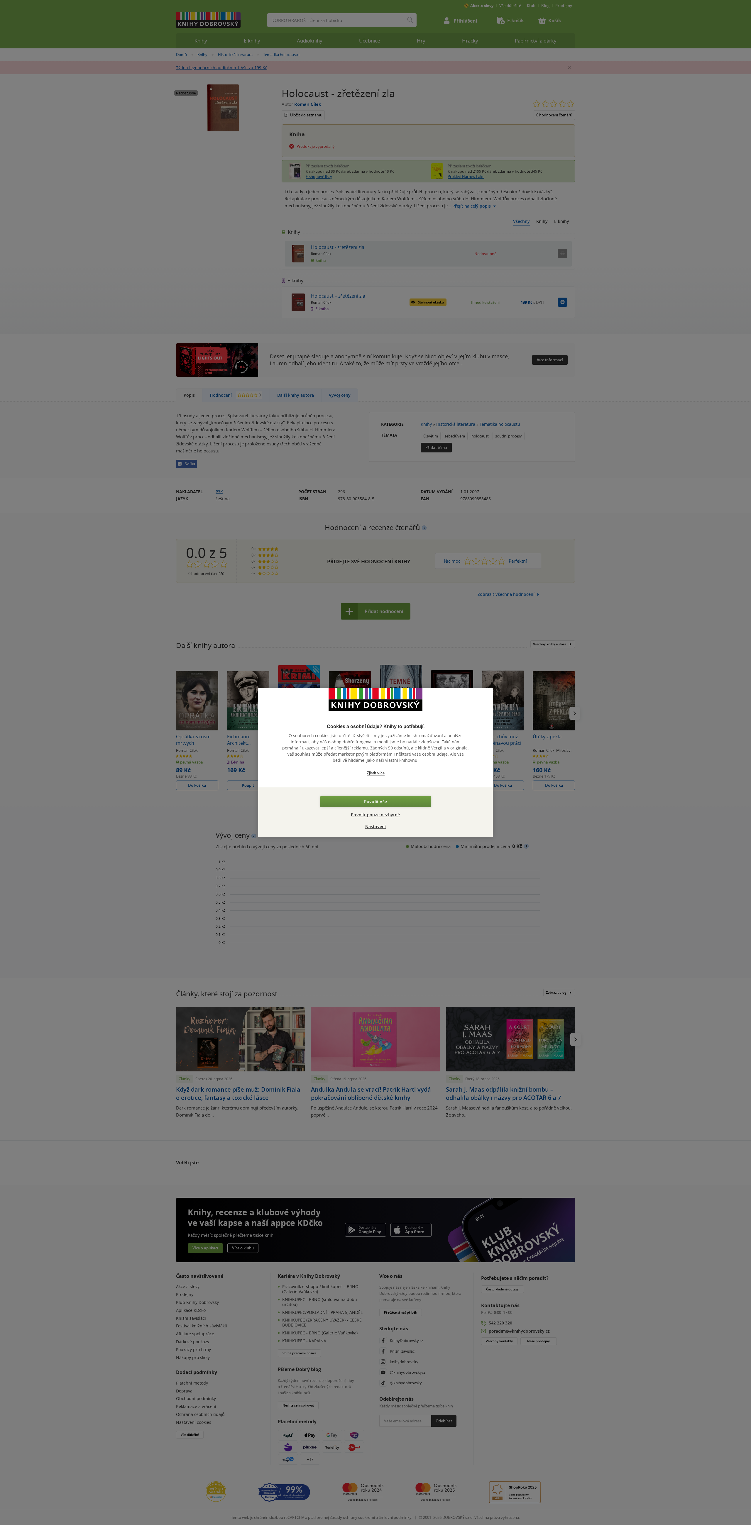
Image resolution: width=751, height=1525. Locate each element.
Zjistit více (376, 773)
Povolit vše (375, 801)
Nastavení (375, 826)
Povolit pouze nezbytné (375, 815)
